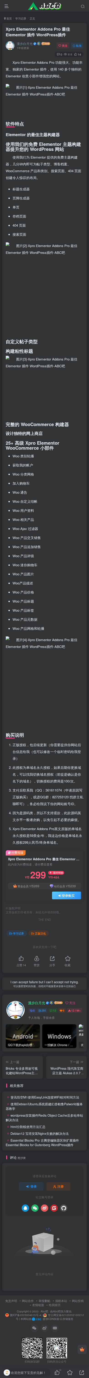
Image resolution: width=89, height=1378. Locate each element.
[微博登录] (44, 1208)
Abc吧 (44, 1311)
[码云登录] (54, 1208)
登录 (33, 1186)
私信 (78, 45)
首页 (9, 18)
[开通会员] (82, 1349)
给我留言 (55, 1305)
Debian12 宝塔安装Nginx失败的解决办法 (39, 1133)
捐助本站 (61, 1301)
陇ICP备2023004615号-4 (25, 1315)
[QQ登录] (25, 1208)
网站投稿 (78, 1301)
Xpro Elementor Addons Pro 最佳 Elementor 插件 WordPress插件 (38, 32)
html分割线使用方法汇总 (27, 1126)
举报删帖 (44, 1301)
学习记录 (20, 18)
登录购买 (68, 895)
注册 (60, 1186)
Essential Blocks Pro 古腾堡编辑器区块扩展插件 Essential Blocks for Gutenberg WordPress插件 (42, 1142)
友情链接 (38, 1305)
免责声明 (11, 1301)
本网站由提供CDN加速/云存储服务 (47, 1319)
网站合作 (28, 1301)
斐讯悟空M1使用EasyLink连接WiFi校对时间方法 (44, 1097)
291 (44, 1010)
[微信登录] (35, 1208)
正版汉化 (40, 933)
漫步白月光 (25, 43)
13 (54, 1010)
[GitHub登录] (63, 1208)
